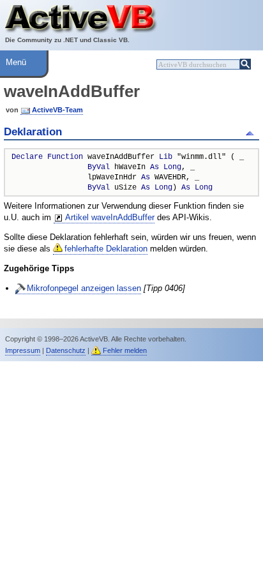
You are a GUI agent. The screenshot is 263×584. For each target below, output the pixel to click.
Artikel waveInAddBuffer (109, 217)
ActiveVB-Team (57, 110)
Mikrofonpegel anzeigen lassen (84, 288)
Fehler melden (125, 350)
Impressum (22, 350)
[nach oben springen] (251, 132)
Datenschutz (66, 350)
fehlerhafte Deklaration (105, 248)
